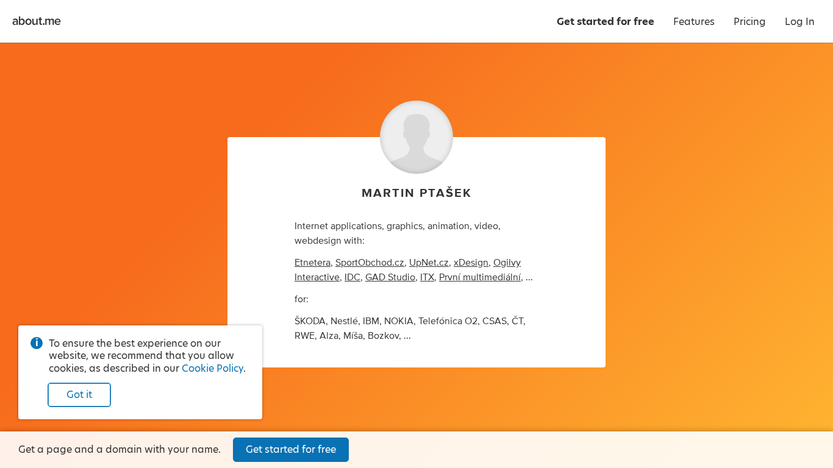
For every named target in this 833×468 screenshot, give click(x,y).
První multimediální (480, 277)
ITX (427, 277)
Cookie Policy (212, 368)
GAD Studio (390, 277)
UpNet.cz (429, 263)
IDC (352, 277)
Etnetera (313, 263)
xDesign (471, 263)
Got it (79, 395)
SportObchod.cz (369, 263)
